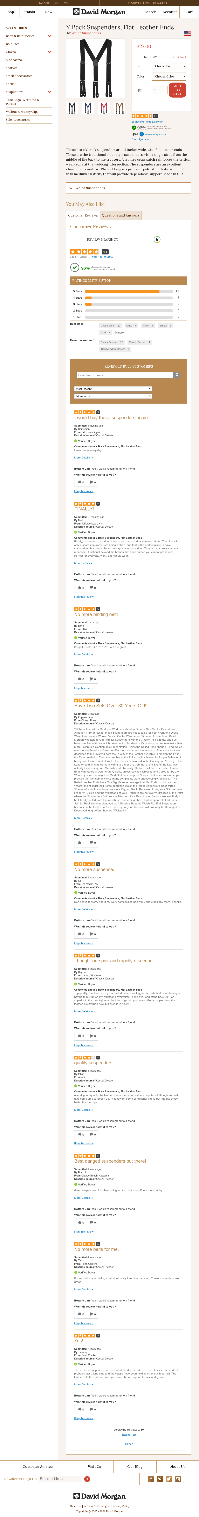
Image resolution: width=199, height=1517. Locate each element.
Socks (10, 84)
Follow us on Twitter (169, 1479)
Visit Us (94, 1466)
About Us (75, 1506)
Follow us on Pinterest (160, 1479)
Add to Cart (177, 90)
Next (129, 1443)
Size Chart (179, 57)
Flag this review (83, 491)
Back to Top (128, 1434)
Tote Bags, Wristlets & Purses (22, 102)
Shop (9, 12)
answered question (155, 134)
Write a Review (154, 121)
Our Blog (135, 1466)
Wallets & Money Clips (22, 112)
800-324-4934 (159, 3)
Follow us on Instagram (178, 1479)
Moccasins (14, 60)
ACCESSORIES (16, 28)
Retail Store (44, 3)
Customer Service (139, 3)
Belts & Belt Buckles (20, 36)
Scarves (11, 68)
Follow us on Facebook (151, 1479)
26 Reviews (138, 121)
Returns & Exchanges (96, 1506)
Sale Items (61, 3)
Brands (29, 12)
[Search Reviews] (176, 375)
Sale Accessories (18, 119)
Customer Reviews (83, 215)
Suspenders (14, 92)
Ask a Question (141, 139)
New (48, 12)
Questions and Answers (120, 215)
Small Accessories (19, 76)
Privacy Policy (121, 1506)
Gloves (11, 52)
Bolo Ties (12, 44)
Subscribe (87, 1479)
